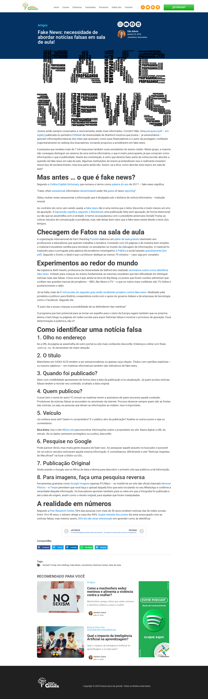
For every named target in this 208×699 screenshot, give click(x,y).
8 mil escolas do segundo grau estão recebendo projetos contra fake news (103, 292)
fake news (92, 208)
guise (111, 190)
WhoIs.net (68, 429)
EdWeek (77, 135)
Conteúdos (90, 7)
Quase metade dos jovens (113, 514)
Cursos (65, 7)
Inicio (56, 7)
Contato (128, 7)
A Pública (121, 250)
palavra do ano (120, 184)
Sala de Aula (115, 565)
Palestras (77, 7)
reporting (129, 190)
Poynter (94, 239)
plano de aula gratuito (127, 239)
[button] (43, 547)
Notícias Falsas (100, 565)
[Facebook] (153, 7)
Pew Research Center (62, 510)
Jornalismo (86, 565)
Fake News (75, 565)
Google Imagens (80, 483)
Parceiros (103, 7)
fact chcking (63, 565)
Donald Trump (49, 565)
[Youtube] (148, 7)
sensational (58, 190)
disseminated (88, 190)
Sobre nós (116, 7)
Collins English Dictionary (64, 184)
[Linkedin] (158, 7)
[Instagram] (143, 7)
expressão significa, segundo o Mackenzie (79, 211)
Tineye (54, 487)
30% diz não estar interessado (95, 518)
